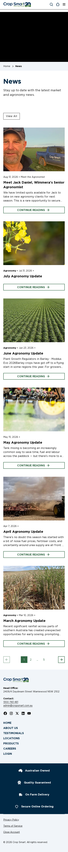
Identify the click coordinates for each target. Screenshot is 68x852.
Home (7, 722)
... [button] (37, 659)
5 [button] (44, 659)
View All (11, 116)
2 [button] (31, 659)
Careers (9, 748)
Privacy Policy (11, 819)
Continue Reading (31, 210)
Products (11, 743)
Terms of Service (12, 826)
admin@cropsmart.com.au (18, 705)
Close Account (11, 832)
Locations (11, 738)
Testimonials (13, 733)
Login (7, 753)
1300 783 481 (10, 702)
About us (10, 728)
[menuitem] (34, 722)
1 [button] (24, 659)
